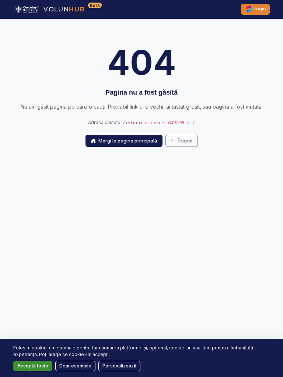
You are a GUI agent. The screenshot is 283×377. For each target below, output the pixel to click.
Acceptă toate (32, 366)
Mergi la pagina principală (127, 141)
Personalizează (119, 366)
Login (259, 9)
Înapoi (184, 141)
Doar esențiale (75, 366)
